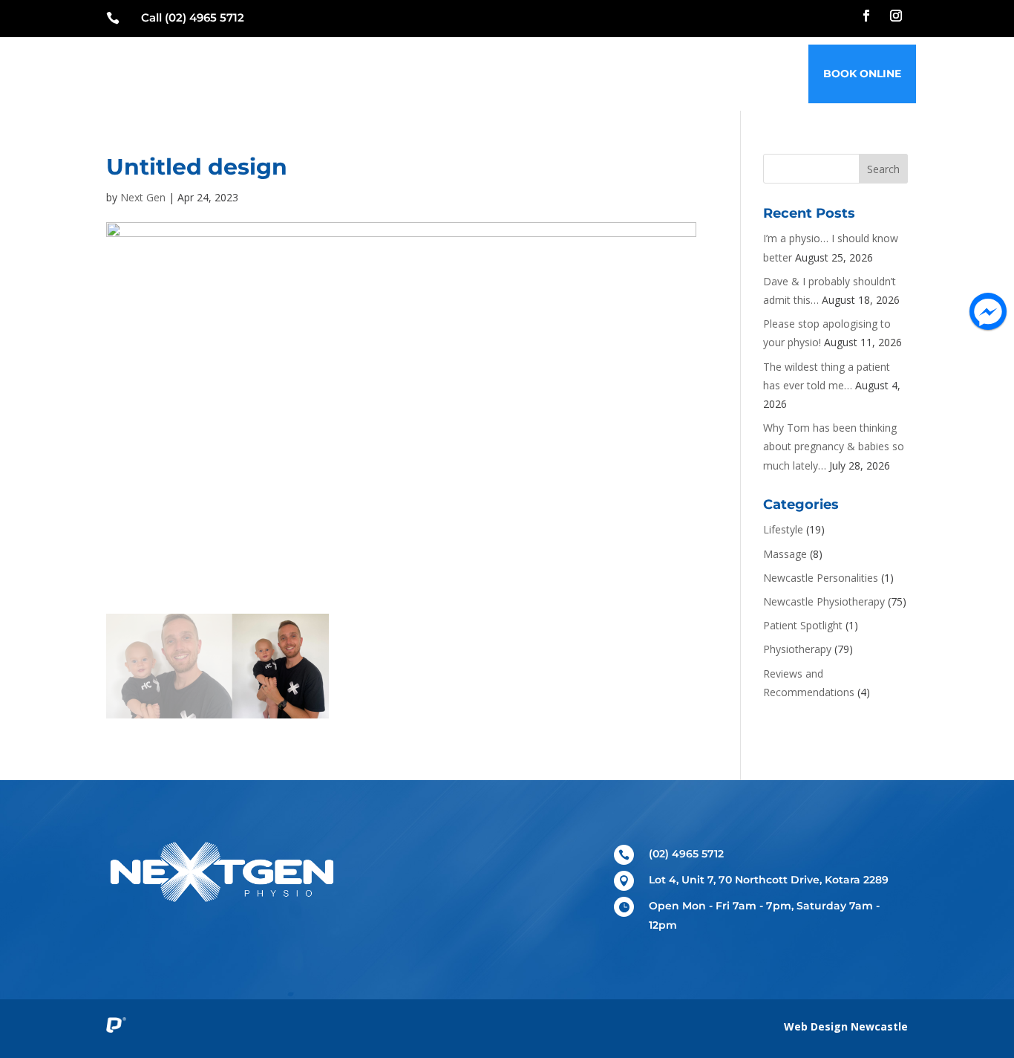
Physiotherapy (797, 649)
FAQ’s (713, 73)
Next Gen (143, 197)
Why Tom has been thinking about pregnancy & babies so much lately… (833, 446)
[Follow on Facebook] (866, 15)
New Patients (376, 73)
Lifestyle (783, 529)
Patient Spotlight (803, 625)
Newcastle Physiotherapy (824, 601)
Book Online (862, 73)
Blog (665, 73)
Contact (773, 73)
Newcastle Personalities (820, 578)
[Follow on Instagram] (896, 15)
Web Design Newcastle (846, 1026)
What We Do (472, 73)
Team (543, 73)
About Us (604, 73)
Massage (785, 554)
